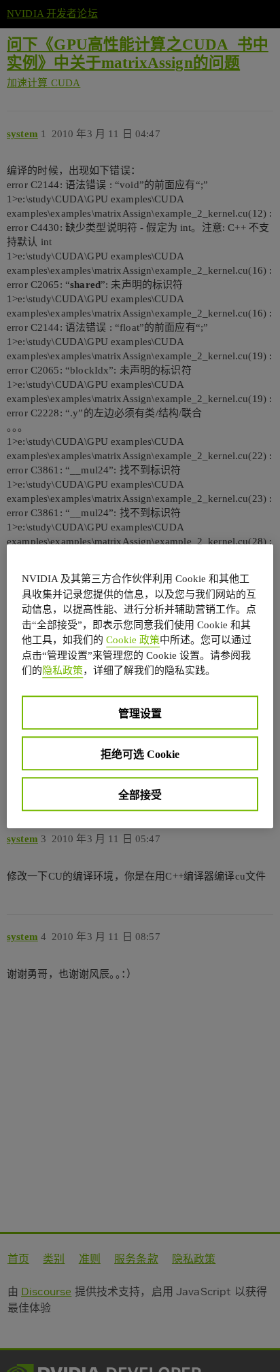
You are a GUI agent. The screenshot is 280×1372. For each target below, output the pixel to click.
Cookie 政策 (133, 639)
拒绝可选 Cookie (140, 754)
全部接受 (140, 795)
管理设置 (140, 713)
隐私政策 (62, 670)
